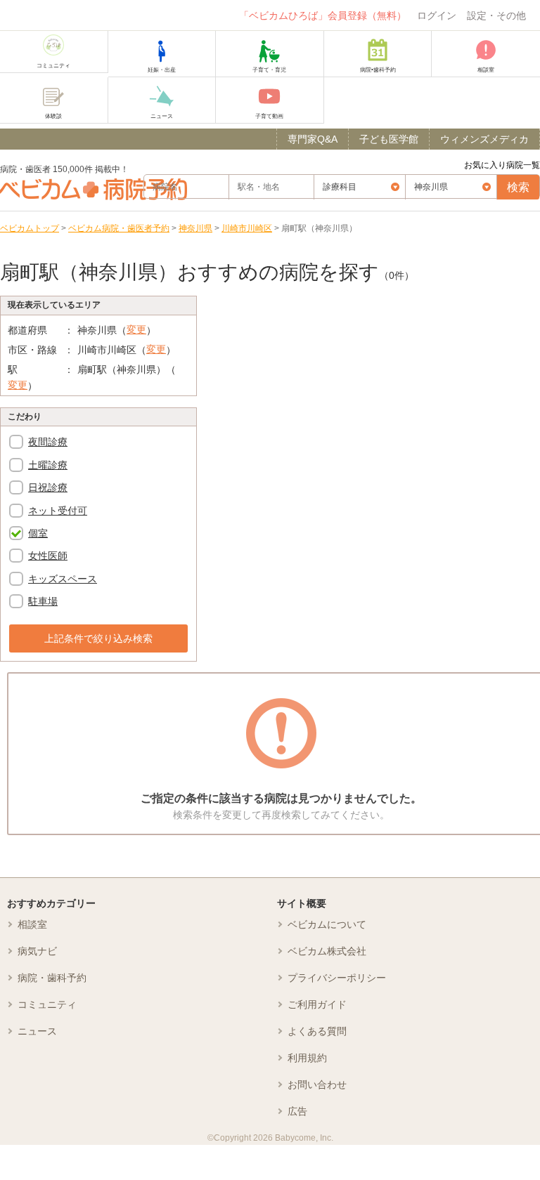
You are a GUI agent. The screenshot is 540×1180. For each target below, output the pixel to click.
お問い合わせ (317, 1084)
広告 (297, 1111)
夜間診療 (48, 441)
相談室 (32, 924)
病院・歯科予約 (52, 977)
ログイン (436, 15)
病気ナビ (37, 951)
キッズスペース (62, 578)
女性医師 (48, 555)
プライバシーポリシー (337, 977)
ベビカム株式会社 (327, 951)
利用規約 (307, 1057)
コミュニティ (47, 1004)
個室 (38, 533)
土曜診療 (48, 465)
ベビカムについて (327, 924)
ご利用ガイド (317, 1004)
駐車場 (43, 601)
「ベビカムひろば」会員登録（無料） (322, 15)
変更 (136, 329)
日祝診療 (48, 487)
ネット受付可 (57, 510)
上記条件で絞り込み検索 (98, 638)
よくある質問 (317, 1031)
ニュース (37, 1031)
